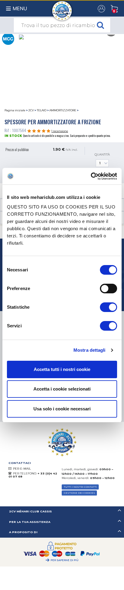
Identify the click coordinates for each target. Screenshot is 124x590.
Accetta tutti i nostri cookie (62, 369)
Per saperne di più (65, 560)
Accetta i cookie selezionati (62, 388)
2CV (31, 110)
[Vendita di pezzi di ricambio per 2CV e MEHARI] (62, 7)
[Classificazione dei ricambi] (8, 38)
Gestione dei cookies (79, 492)
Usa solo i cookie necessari (62, 408)
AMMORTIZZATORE (62, 110)
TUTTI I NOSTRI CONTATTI (80, 486)
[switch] (108, 288)
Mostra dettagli (89, 350)
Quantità (102, 154)
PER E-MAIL (22, 468)
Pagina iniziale (15, 110)
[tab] (62, 511)
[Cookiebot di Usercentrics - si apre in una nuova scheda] (90, 176)
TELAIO (41, 110)
